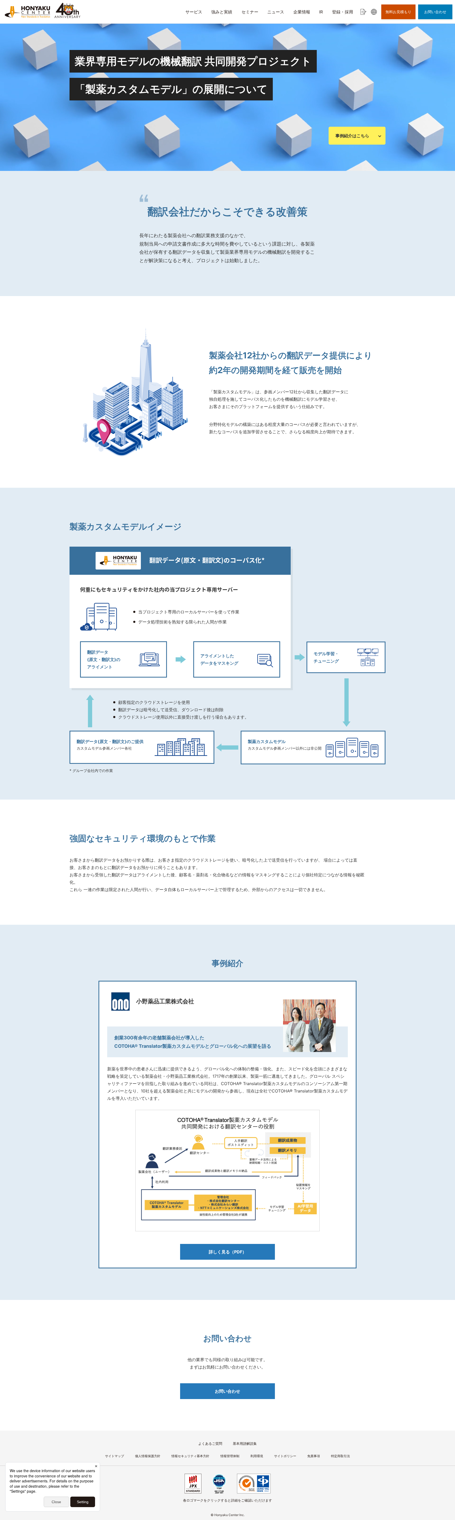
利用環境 (256, 1456)
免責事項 (313, 1456)
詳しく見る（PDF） (227, 1251)
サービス (193, 11)
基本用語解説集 (245, 1443)
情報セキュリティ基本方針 (190, 1456)
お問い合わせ (227, 1391)
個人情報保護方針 (147, 1456)
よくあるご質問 (210, 1443)
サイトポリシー (285, 1456)
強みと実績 (221, 11)
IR (321, 11)
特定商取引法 (340, 1456)
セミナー (249, 11)
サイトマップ (114, 1456)
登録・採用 (342, 11)
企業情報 (301, 11)
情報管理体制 (229, 1456)
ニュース (275, 11)
